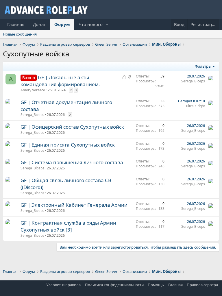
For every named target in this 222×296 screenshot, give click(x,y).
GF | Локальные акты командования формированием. (60, 81)
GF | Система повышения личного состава (72, 162)
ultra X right (195, 105)
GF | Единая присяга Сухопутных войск (68, 144)
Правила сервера (202, 284)
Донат (39, 24)
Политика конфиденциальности (114, 284)
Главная (15, 24)
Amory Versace (33, 90)
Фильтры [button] (203, 66)
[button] (107, 24)
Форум (62, 24)
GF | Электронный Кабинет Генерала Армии (74, 204)
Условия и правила (63, 284)
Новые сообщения (20, 34)
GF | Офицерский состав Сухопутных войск (72, 126)
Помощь (156, 284)
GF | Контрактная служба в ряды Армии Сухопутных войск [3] (68, 226)
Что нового (91, 24)
